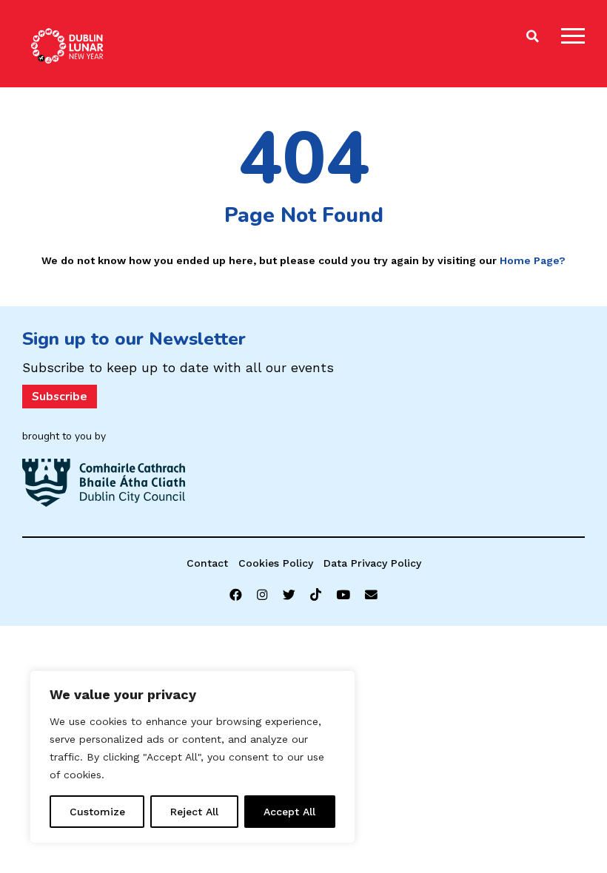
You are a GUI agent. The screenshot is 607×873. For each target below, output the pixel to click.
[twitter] (289, 595)
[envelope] (371, 595)
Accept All (289, 812)
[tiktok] (315, 595)
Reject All (194, 812)
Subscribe (59, 396)
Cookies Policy (275, 563)
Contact (207, 563)
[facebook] (235, 595)
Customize (97, 812)
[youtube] (343, 595)
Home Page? (533, 260)
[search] (532, 36)
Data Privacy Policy (372, 563)
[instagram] (262, 595)
